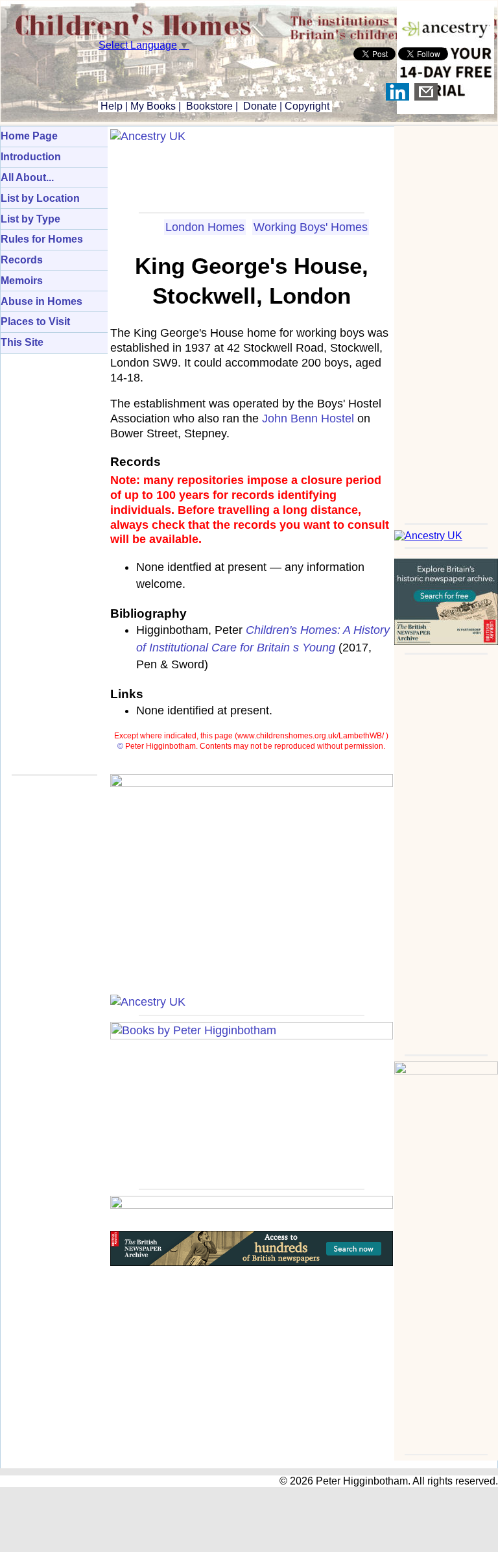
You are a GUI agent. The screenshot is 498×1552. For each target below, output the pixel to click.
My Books (153, 106)
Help (110, 106)
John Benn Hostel (308, 418)
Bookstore (209, 106)
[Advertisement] (446, 320)
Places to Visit (35, 321)
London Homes (204, 227)
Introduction (31, 156)
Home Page (29, 135)
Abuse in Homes (41, 301)
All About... (27, 177)
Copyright (307, 106)
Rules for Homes (42, 239)
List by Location (40, 198)
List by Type (30, 218)
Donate (260, 106)
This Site (22, 342)
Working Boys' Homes (311, 227)
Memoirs (22, 280)
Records (22, 259)
